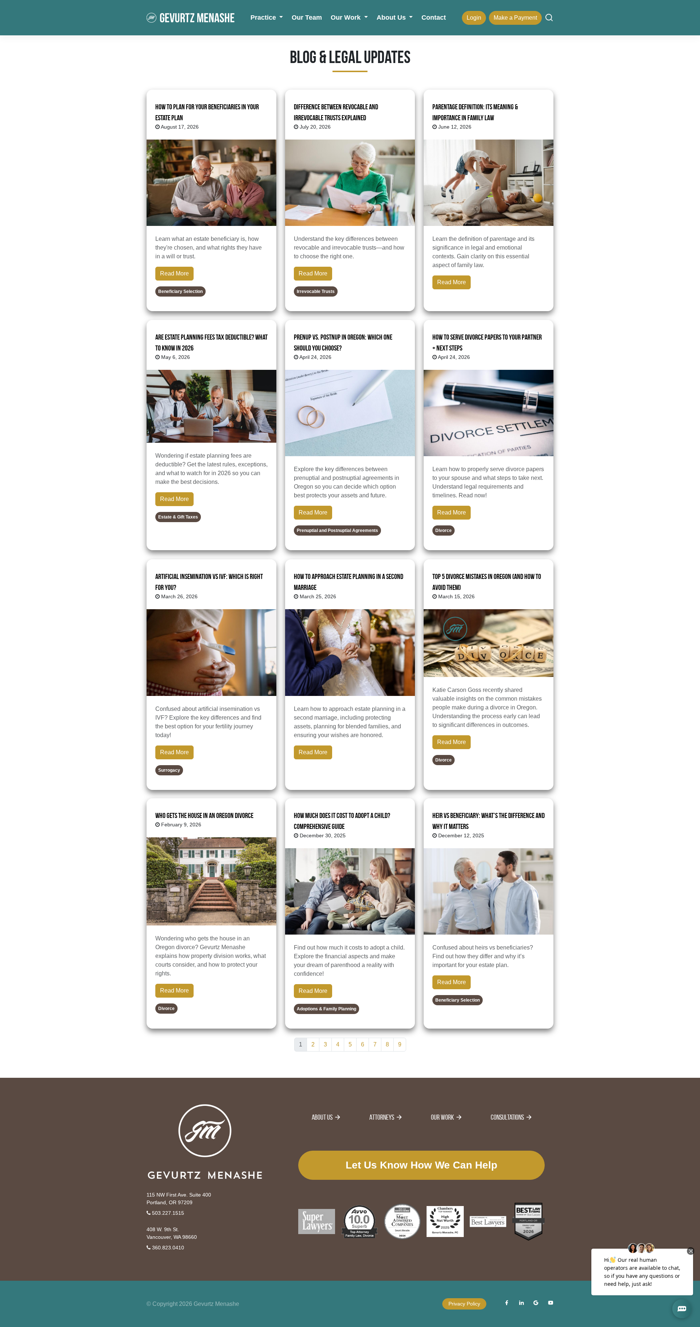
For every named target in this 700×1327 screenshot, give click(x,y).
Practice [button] (264, 17)
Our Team (307, 17)
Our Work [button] (346, 17)
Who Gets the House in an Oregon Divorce (204, 815)
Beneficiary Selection (180, 291)
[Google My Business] (536, 1304)
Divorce (443, 530)
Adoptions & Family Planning (326, 1009)
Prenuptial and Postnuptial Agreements (337, 530)
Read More (174, 273)
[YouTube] (550, 1304)
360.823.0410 (167, 1247)
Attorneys (381, 1117)
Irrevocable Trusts (316, 291)
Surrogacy (169, 769)
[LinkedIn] (521, 1304)
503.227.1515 (167, 1213)
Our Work (442, 1117)
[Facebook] (507, 1304)
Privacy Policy (464, 1304)
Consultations (507, 1117)
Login (474, 18)
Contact (433, 17)
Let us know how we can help (421, 1165)
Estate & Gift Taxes (178, 517)
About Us (322, 1117)
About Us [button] (392, 17)
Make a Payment (515, 18)
